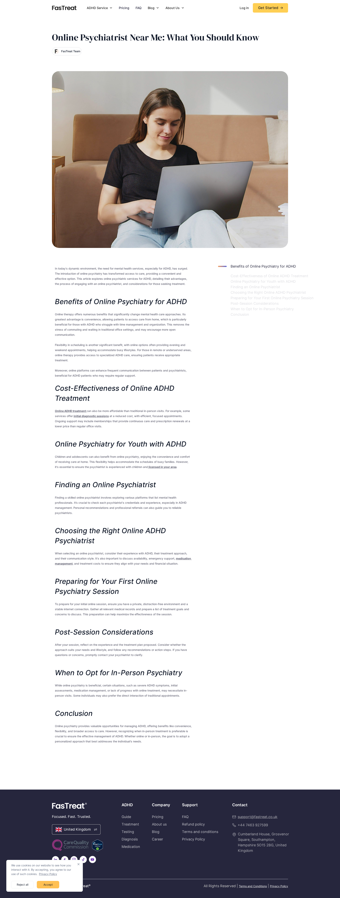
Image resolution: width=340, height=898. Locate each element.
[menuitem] (100, 8)
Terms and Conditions (253, 886)
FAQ (138, 8)
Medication (131, 847)
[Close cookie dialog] (78, 864)
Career (157, 839)
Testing (128, 832)
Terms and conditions (200, 832)
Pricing (124, 8)
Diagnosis (130, 839)
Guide (126, 817)
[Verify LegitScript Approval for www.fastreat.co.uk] (97, 845)
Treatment (130, 824)
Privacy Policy (48, 874)
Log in (244, 8)
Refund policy (193, 824)
